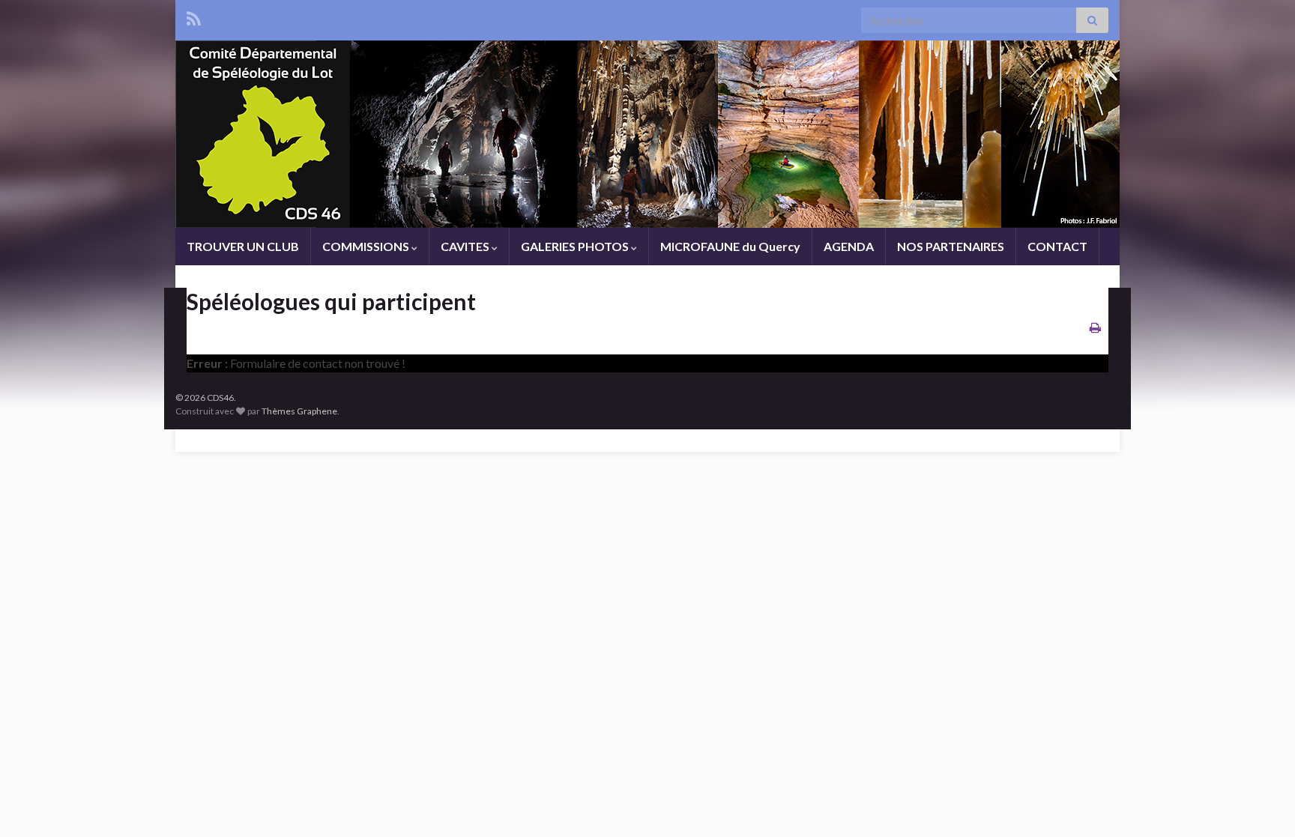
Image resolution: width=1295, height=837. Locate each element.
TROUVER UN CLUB (243, 246)
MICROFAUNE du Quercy (730, 246)
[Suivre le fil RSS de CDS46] (194, 16)
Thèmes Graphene (299, 411)
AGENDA (849, 246)
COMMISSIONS (366, 246)
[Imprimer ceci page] (1095, 327)
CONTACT (1057, 246)
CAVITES (466, 246)
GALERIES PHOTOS (576, 246)
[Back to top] (1261, 803)
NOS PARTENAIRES (950, 246)
